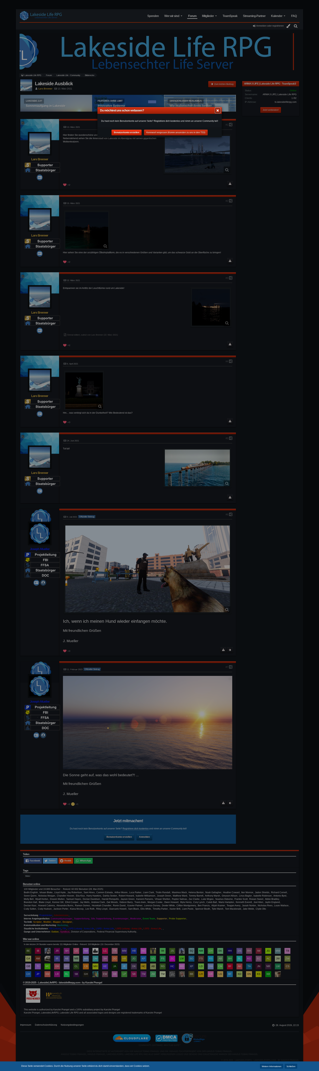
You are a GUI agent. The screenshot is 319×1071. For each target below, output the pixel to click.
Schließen (291, 1066)
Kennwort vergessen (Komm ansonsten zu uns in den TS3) (175, 132)
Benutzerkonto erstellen (126, 132)
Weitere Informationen (271, 1066)
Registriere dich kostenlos (167, 121)
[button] (217, 110)
